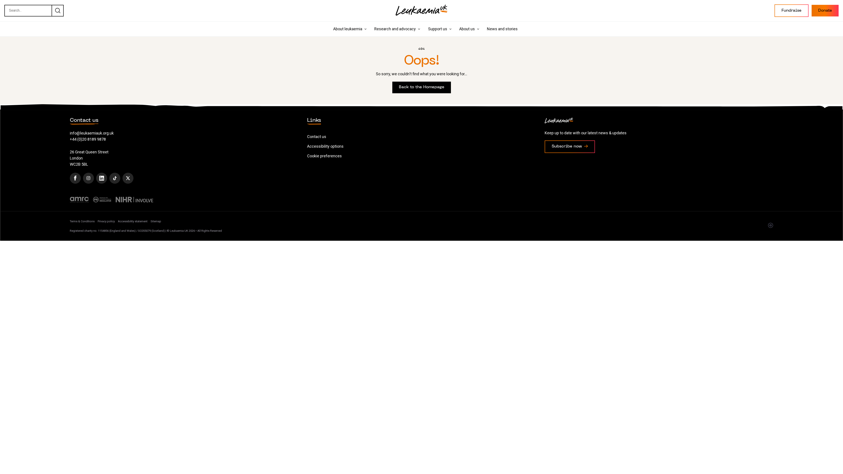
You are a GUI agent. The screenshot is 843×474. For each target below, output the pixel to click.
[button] (792, 10)
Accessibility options (325, 146)
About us (467, 29)
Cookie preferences (324, 156)
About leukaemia (347, 29)
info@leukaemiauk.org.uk (92, 133)
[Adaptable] (770, 226)
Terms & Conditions (82, 221)
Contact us (316, 136)
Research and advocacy (395, 29)
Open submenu (365, 29)
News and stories (502, 29)
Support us (437, 29)
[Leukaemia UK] (421, 10)
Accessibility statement (133, 221)
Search (58, 10)
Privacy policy (106, 221)
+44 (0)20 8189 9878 (88, 139)
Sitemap (156, 221)
